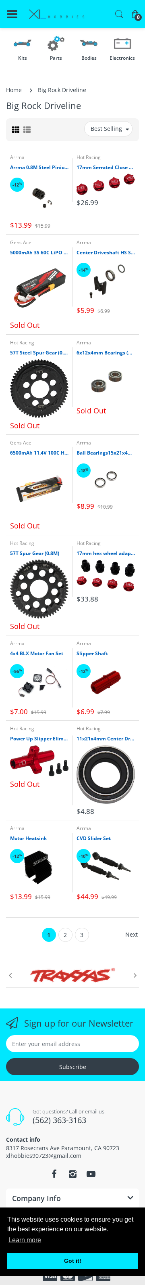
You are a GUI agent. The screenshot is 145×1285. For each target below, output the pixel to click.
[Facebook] (54, 1174)
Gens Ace (20, 242)
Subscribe (72, 1067)
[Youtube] (91, 1174)
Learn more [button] (24, 1240)
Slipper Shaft (92, 653)
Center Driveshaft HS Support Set (106, 252)
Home (14, 90)
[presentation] (10, 975)
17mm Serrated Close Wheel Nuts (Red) (106, 167)
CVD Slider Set (94, 838)
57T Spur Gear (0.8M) (34, 553)
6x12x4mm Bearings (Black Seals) (106, 353)
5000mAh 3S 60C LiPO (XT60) (39, 252)
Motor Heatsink (28, 838)
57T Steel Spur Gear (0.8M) (39, 353)
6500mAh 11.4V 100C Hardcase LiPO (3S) (39, 453)
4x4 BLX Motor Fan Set (36, 653)
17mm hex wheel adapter (106, 553)
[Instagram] (72, 1174)
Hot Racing (89, 157)
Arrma (17, 157)
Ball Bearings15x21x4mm (106, 453)
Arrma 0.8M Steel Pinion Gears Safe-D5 (39, 167)
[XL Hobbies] (56, 14)
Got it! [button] (72, 1261)
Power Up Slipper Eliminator (39, 739)
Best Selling (106, 128)
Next (131, 934)
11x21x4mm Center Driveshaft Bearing (106, 739)
